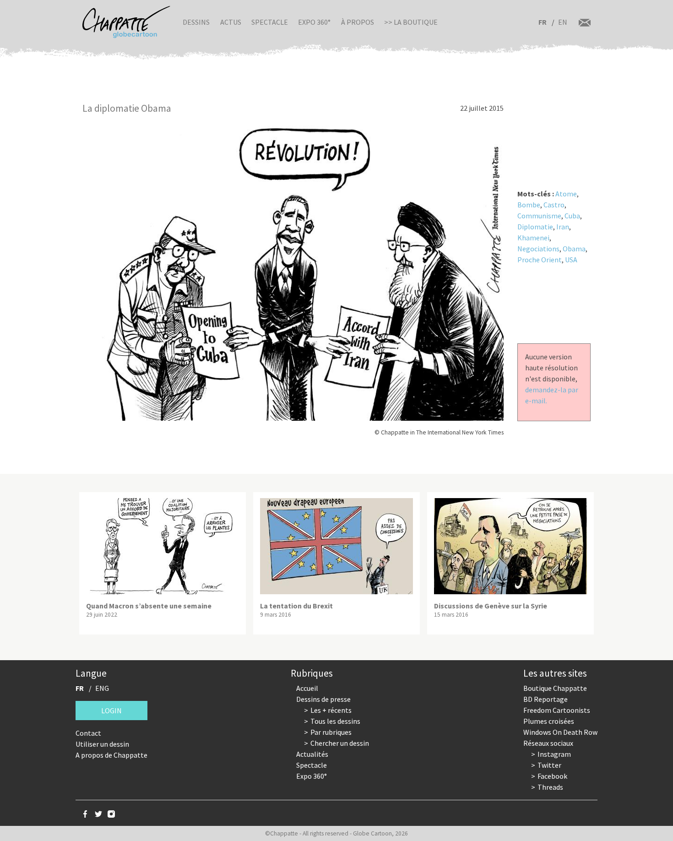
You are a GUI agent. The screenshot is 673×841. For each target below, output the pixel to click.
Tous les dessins (335, 721)
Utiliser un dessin (102, 744)
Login (111, 710)
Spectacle (269, 22)
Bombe (528, 204)
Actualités (312, 754)
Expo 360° (314, 22)
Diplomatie (535, 226)
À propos (357, 22)
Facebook (552, 776)
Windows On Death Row (560, 732)
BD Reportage (545, 699)
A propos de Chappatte (111, 755)
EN (562, 22)
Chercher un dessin (339, 743)
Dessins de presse (323, 699)
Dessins (196, 22)
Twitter (549, 765)
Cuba (572, 215)
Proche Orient (539, 259)
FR (542, 22)
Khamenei (533, 237)
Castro (553, 204)
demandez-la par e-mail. (551, 395)
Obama (574, 248)
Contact (88, 733)
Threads (550, 787)
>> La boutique (411, 22)
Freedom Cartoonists (556, 710)
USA (571, 259)
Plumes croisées (548, 721)
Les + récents (331, 710)
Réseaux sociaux (548, 743)
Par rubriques (331, 732)
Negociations (538, 248)
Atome (566, 193)
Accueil (307, 688)
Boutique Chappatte (555, 688)
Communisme (539, 215)
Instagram (554, 754)
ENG (102, 688)
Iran (562, 226)
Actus (230, 22)
